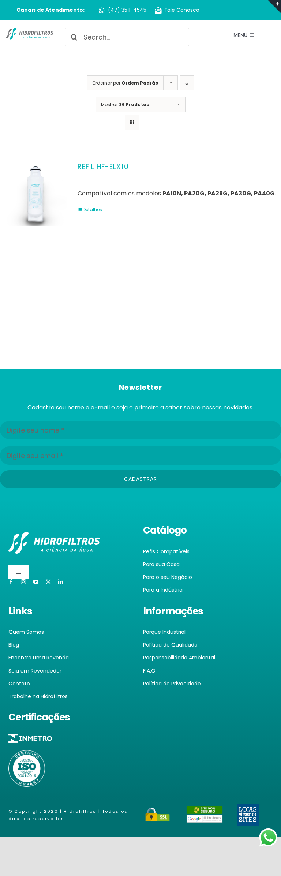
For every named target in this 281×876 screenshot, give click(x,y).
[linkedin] (60, 581)
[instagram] (23, 581)
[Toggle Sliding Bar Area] (274, 6)
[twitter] (48, 581)
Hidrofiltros (80, 811)
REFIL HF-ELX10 (103, 167)
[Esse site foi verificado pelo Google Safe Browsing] (204, 810)
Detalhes (92, 209)
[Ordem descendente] (187, 82)
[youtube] (35, 581)
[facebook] (11, 581)
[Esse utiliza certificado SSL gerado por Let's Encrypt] (157, 812)
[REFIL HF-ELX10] (35, 194)
